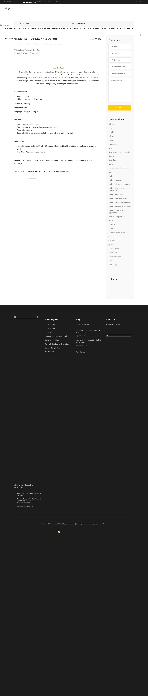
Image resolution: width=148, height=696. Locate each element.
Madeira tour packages (116, 217)
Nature (111, 221)
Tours (110, 261)
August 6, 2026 (80, 336)
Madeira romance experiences (119, 206)
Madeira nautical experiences (119, 202)
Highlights (112, 160)
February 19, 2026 (81, 345)
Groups (111, 156)
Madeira (111, 176)
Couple (111, 132)
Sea (109, 237)
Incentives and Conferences (118, 168)
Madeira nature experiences (118, 198)
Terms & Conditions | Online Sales (57, 344)
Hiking (110, 164)
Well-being (112, 265)
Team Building (113, 249)
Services (111, 241)
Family (110, 148)
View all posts (80, 352)
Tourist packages (114, 257)
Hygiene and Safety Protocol (56, 336)
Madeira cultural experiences (119, 184)
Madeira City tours (115, 180)
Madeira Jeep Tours (115, 194)
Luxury (110, 172)
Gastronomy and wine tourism (119, 152)
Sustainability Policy (52, 348)
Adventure (112, 124)
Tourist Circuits (113, 253)
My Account (49, 352)
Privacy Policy (50, 324)
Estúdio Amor (102, 524)
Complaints (49, 332)
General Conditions (52, 340)
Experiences (113, 144)
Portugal (111, 225)
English (139, 2)
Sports (110, 245)
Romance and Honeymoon (118, 233)
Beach (110, 128)
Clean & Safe (50, 328)
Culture (111, 136)
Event (110, 140)
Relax (110, 229)
